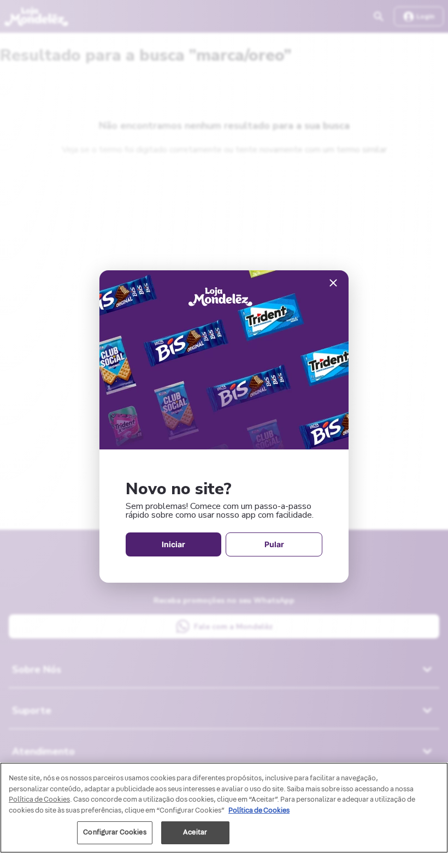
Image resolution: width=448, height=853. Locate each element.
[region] (224, 807)
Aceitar (195, 832)
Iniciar (173, 544)
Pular (274, 544)
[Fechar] (333, 284)
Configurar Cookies (114, 832)
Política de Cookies (259, 810)
